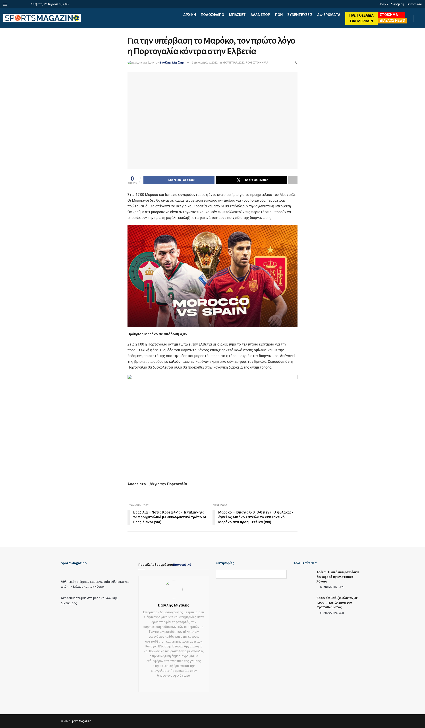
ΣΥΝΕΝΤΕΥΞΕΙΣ (300, 15)
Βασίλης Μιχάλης (172, 62)
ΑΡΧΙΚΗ (189, 15)
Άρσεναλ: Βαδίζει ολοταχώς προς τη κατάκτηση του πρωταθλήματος (337, 602)
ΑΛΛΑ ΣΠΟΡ (260, 15)
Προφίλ (383, 4)
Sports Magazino (81, 721)
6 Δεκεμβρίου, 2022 (205, 62)
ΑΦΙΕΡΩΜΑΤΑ (328, 15)
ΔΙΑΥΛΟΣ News (392, 20)
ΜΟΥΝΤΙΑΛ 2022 (233, 62)
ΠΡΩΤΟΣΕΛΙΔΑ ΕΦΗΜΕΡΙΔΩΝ (361, 18)
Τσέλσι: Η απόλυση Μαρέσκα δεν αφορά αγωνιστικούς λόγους (338, 576)
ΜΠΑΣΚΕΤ (237, 15)
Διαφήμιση (397, 4)
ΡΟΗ (279, 15)
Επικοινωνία (414, 4)
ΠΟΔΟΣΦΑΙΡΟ (212, 15)
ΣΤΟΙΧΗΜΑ (389, 15)
